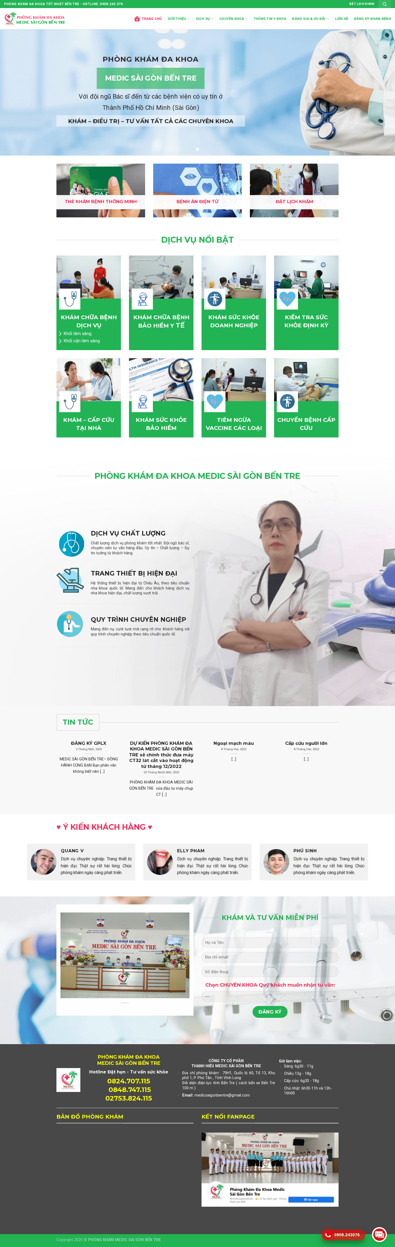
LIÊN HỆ (341, 19)
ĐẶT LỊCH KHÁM (294, 201)
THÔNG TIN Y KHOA (270, 19)
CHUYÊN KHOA (231, 19)
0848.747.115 (130, 1090)
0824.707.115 (128, 1081)
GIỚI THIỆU (177, 19)
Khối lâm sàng (78, 333)
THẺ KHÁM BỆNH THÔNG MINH (101, 201)
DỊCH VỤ (203, 19)
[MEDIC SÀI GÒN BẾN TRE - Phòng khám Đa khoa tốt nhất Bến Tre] (35, 19)
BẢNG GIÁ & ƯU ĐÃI (308, 19)
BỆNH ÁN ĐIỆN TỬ (197, 201)
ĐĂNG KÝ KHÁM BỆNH (372, 19)
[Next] (380, 866)
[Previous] (15, 866)
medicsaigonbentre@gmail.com (222, 1095)
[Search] (384, 4)
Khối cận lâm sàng (82, 340)
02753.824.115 (128, 1098)
